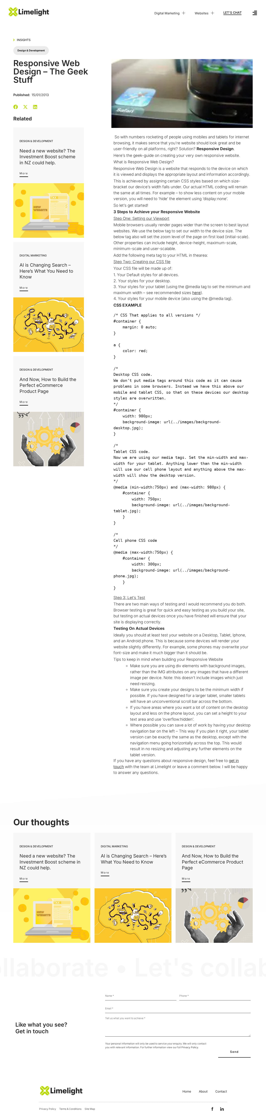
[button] (15, 106)
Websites (201, 13)
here (196, 292)
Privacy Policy (189, 1047)
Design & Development (31, 50)
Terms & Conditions (70, 1108)
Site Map (90, 1108)
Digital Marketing (167, 13)
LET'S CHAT (232, 13)
